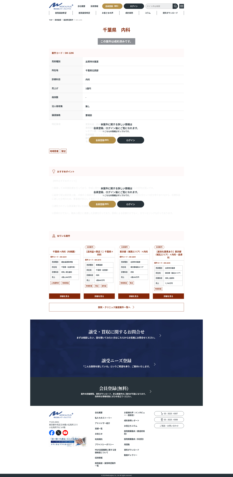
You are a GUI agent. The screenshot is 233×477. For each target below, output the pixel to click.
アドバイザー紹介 (102, 423)
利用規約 (98, 439)
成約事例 (129, 12)
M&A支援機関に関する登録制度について (105, 451)
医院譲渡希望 (60, 12)
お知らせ (98, 433)
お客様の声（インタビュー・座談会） (134, 413)
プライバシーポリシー (104, 444)
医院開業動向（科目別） (134, 439)
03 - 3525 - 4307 (171, 413)
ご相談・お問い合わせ (169, 425)
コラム (148, 12)
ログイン (134, 6)
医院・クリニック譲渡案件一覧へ (114, 307)
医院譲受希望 (84, 12)
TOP (50, 20)
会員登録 (112, 6)
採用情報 (94, 6)
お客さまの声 (107, 12)
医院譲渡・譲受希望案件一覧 (105, 464)
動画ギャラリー (130, 455)
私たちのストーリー (103, 417)
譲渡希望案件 (68, 20)
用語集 (127, 444)
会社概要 (81, 6)
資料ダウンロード (170, 12)
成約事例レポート (131, 420)
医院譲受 (58, 20)
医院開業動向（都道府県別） (134, 432)
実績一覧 (98, 428)
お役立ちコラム (130, 426)
